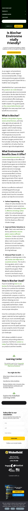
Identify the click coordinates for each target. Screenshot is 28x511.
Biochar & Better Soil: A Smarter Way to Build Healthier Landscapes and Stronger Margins (14, 386)
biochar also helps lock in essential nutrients (14, 260)
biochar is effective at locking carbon (15, 209)
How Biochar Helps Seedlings (11, 381)
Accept (7, 508)
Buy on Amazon (18, 495)
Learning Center (6, 14)
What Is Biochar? (6, 8)
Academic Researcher (19, 49)
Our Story (5, 17)
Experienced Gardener (15, 48)
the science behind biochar (12, 106)
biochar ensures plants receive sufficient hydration (13, 234)
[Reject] (26, 506)
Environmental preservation (11, 157)
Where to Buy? (18, 492)
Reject (12, 508)
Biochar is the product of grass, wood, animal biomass (12, 119)
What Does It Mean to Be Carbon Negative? (12, 377)
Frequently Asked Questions (14, 52)
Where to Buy (18, 26)
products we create (10, 89)
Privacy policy (20, 508)
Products (5, 11)
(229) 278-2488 (14, 461)
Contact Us (9, 26)
